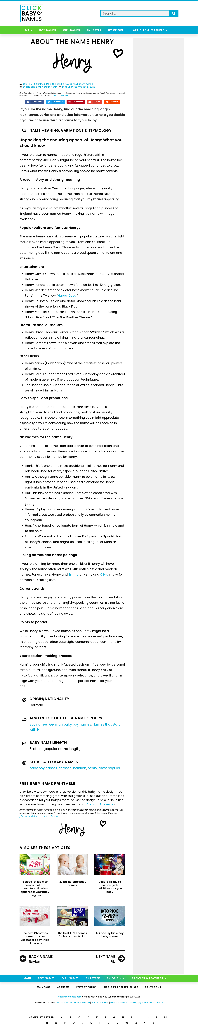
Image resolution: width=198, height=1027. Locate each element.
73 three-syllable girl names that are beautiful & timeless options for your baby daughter (35, 888)
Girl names (71, 30)
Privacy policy (86, 987)
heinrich (79, 768)
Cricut (90, 804)
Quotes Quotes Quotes (151, 1002)
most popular (109, 768)
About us (63, 987)
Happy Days (67, 295)
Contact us (153, 987)
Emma (74, 574)
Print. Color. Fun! (100, 1002)
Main (29, 30)
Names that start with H (79, 84)
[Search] (173, 13)
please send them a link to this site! (39, 816)
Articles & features (148, 30)
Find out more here (60, 95)
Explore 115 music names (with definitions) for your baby (110, 887)
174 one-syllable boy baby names (110, 934)
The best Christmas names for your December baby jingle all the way (34, 938)
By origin (115, 30)
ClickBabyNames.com (69, 996)
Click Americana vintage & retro (73, 1002)
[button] (34, 102)
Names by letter (41, 1017)
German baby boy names (50, 84)
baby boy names (43, 768)
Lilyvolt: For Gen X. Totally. (123, 1002)
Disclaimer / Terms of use (120, 987)
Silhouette (106, 804)
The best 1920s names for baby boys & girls (72, 934)
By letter (94, 30)
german (65, 768)
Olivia (104, 574)
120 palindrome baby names (72, 883)
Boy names (47, 30)
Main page (43, 987)
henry (92, 768)
